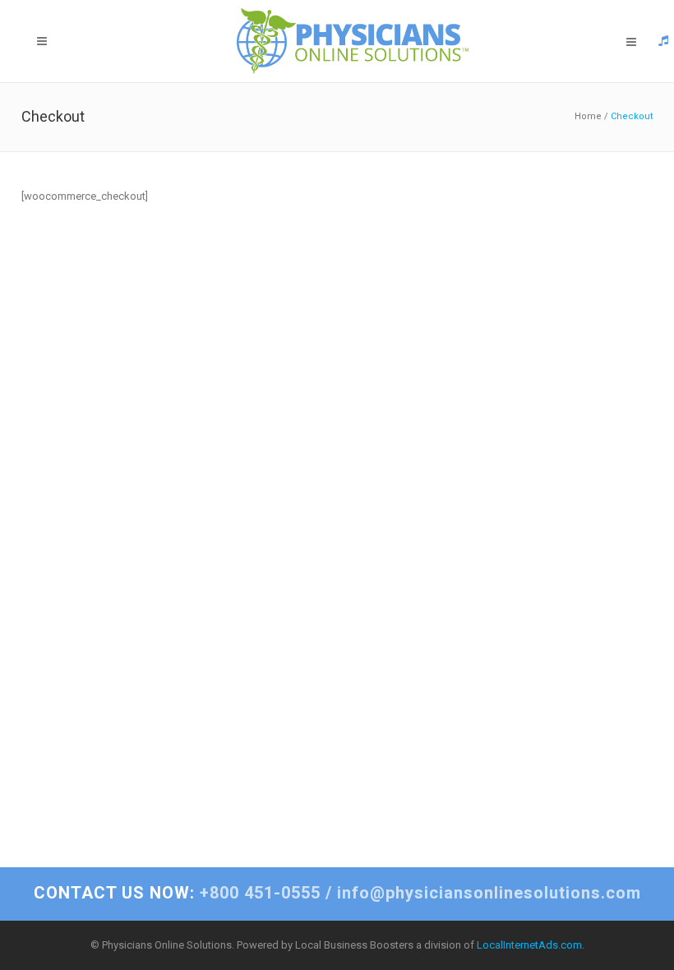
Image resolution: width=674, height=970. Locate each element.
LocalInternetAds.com (529, 945)
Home (588, 116)
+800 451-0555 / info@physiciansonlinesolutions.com (337, 893)
